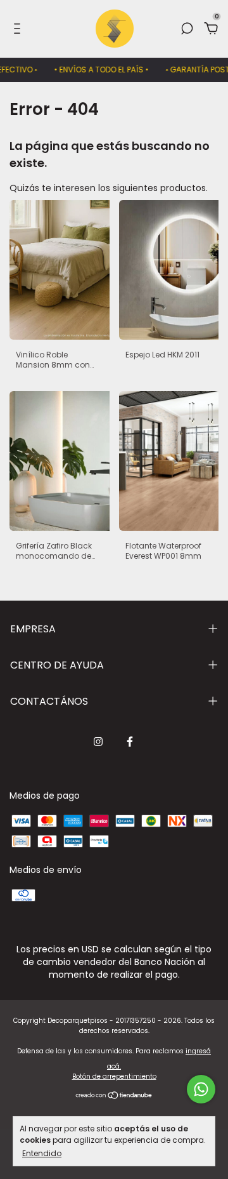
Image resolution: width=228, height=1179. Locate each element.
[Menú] (19, 29)
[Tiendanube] (114, 1096)
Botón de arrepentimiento (114, 1076)
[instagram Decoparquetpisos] (98, 741)
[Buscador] (187, 29)
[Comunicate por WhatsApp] (201, 1089)
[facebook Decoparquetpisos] (130, 741)
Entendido (41, 1153)
